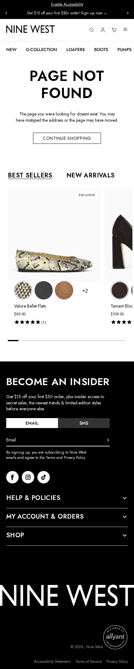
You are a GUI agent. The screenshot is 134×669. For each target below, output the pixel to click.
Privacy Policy (117, 661)
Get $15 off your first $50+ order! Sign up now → (67, 13)
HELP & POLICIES (33, 498)
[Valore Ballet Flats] (23, 290)
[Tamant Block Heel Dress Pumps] (120, 290)
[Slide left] (6, 13)
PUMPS (124, 49)
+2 (85, 290)
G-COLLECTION (41, 49)
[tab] (32, 423)
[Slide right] (128, 13)
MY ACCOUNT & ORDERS (45, 517)
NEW (11, 49)
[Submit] (108, 440)
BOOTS (101, 49)
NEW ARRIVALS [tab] (90, 175)
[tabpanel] (70, 258)
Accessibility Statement (52, 661)
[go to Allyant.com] (115, 637)
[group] (67, 13)
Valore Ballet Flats (30, 306)
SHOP (15, 535)
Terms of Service (88, 661)
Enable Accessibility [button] (67, 4)
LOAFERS (75, 49)
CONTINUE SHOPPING (67, 138)
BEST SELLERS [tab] (30, 175)
